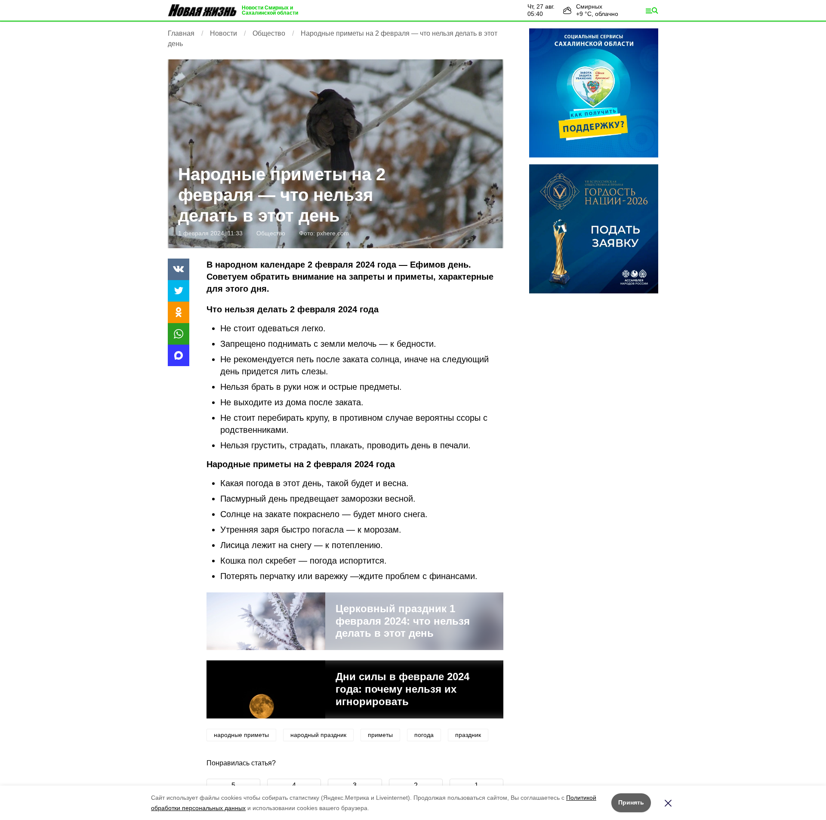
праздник (468, 734)
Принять (631, 802)
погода (424, 734)
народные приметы (241, 734)
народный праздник (318, 734)
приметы (380, 734)
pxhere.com (333, 233)
